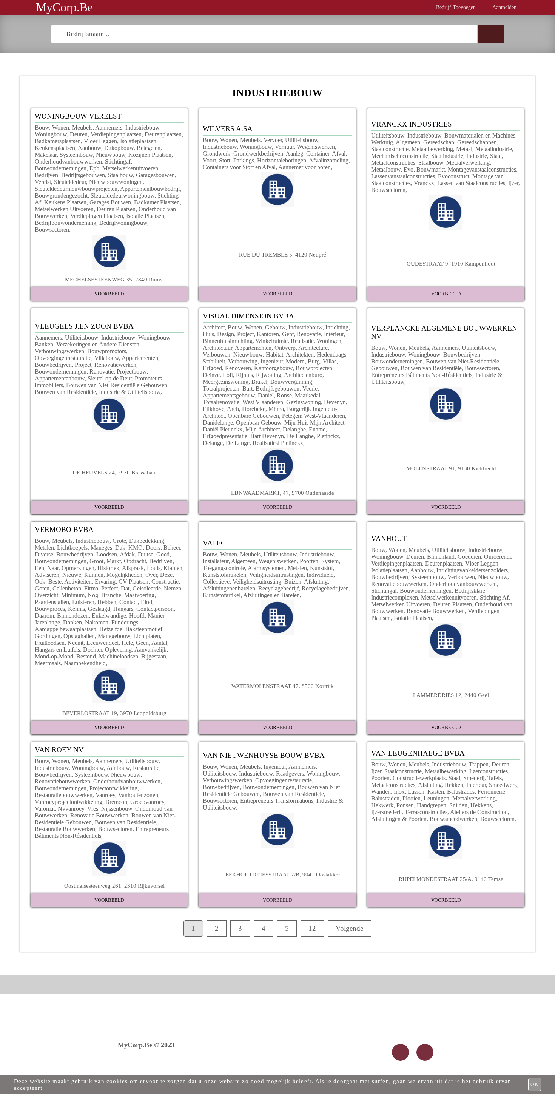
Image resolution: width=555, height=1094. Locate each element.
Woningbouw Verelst (78, 116)
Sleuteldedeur (70, 182)
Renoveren (238, 368)
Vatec (214, 543)
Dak (120, 547)
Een (39, 568)
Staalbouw (120, 175)
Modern (295, 361)
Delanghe (294, 429)
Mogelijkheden (124, 575)
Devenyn (335, 402)
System (330, 561)
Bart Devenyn (267, 436)
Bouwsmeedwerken (453, 819)
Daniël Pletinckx (222, 429)
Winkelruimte (272, 341)
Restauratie (146, 768)
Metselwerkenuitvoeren (130, 168)
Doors (153, 547)
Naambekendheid (85, 663)
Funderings (124, 622)
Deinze (211, 375)
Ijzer (513, 183)
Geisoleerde (147, 588)
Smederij (473, 778)
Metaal (464, 149)
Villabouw (106, 358)
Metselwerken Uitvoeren (64, 209)
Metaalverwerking (468, 162)
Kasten (435, 791)
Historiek (108, 568)
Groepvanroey (147, 802)
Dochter (92, 649)
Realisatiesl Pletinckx (278, 443)
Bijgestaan (153, 656)
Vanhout (389, 538)
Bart (247, 388)
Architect (214, 327)
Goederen (469, 556)
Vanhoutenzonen (138, 795)
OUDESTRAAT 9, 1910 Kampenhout (451, 263)
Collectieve (216, 581)
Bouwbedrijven (53, 365)
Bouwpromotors (106, 351)
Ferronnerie (491, 791)
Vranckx (424, 183)
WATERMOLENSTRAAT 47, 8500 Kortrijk (282, 686)
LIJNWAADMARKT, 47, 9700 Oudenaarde (282, 493)
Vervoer (273, 140)
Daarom (44, 615)
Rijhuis (244, 375)
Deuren (79, 134)
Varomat (45, 808)
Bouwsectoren (52, 229)
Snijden (458, 805)
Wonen (60, 127)
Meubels (82, 127)
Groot (96, 561)
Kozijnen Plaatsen (149, 154)
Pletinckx (328, 436)
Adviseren (47, 575)
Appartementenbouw (60, 378)
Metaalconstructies (393, 162)
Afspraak (133, 568)
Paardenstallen (52, 602)
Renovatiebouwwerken (399, 584)
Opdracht (135, 561)
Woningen (329, 341)
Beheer (171, 547)
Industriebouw (142, 127)
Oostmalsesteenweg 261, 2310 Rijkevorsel (114, 885)
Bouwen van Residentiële (65, 392)
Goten (42, 588)
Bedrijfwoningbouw (123, 222)
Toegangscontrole (224, 568)
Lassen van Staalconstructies (471, 183)
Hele (127, 643)
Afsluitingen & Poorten (399, 819)
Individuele (320, 575)
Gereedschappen (477, 142)
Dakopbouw (119, 148)
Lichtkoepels (72, 547)
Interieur (334, 334)
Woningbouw (51, 134)
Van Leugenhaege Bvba (418, 753)
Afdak (127, 554)
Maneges (101, 547)
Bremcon (116, 802)
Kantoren (268, 334)
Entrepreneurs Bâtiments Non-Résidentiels (421, 375)
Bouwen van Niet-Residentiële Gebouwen (116, 385)
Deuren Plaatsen (116, 209)
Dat (125, 588)
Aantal (159, 643)
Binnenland (441, 556)
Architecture (313, 348)
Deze (166, 575)
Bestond (86, 656)
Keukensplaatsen (55, 148)
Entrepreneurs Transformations (276, 800)
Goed (163, 554)
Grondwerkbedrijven (258, 153)
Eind (146, 602)
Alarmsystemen (266, 568)
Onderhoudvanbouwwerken (68, 161)
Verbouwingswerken (59, 351)
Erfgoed (212, 368)
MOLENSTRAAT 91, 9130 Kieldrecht (451, 468)
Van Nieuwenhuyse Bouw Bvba (264, 755)
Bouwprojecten (314, 368)
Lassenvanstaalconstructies (403, 176)
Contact (128, 602)
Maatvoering (139, 595)
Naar (53, 568)
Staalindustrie (447, 156)
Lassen (416, 791)
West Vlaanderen (262, 402)
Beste (55, 581)
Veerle (310, 388)
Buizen (292, 581)
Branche (111, 595)
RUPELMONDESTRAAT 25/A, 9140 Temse (451, 879)
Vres (92, 808)
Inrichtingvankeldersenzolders (472, 570)
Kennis (76, 609)
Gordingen (47, 636)
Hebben (106, 602)
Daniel (266, 395)
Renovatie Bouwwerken (436, 611)
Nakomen (96, 622)
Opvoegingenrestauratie (63, 358)
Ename (317, 429)
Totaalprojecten (221, 388)
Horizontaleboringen (281, 160)
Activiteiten (78, 581)
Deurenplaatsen (163, 134)
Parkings (243, 160)
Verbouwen (216, 354)
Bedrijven (46, 175)
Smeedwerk (503, 785)
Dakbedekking (146, 541)
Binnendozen (73, 615)
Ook (40, 581)
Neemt (75, 643)
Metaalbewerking (432, 149)
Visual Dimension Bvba (248, 316)
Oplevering (118, 649)
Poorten (309, 561)
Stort (224, 160)
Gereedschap (438, 142)
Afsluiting (316, 581)
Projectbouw (131, 371)
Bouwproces (50, 609)
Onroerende (498, 556)
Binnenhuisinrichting (228, 341)
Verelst (43, 182)
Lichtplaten (146, 636)
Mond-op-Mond (54, 656)
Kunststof (321, 568)
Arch (233, 409)
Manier (156, 615)
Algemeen (408, 142)
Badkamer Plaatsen (157, 202)
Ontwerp (285, 348)
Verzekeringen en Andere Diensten (97, 344)
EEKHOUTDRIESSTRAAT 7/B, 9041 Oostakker (282, 874)
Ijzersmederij (386, 812)
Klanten (172, 568)
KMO (135, 547)
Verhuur (284, 147)
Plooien (411, 798)
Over (151, 575)
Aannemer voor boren (304, 167)
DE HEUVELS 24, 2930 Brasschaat (114, 472)
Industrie (476, 156)
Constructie (165, 581)
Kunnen (93, 575)
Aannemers (108, 127)
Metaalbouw (386, 169)
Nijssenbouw (116, 808)
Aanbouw (89, 148)
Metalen (44, 547)
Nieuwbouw (110, 154)
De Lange (238, 443)
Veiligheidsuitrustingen (276, 575)
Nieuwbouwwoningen (116, 182)
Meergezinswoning (225, 382)
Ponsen (405, 805)
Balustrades (461, 791)
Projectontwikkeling (113, 788)
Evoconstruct (453, 176)
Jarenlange (47, 622)
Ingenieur (272, 361)
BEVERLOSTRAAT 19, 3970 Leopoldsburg (114, 713)
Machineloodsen (118, 656)
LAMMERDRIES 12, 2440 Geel (451, 695)
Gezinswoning (303, 402)
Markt (113, 561)
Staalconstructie (390, 149)
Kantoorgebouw (273, 368)
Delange (213, 443)
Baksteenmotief (143, 629)
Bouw (42, 127)
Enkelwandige (109, 615)
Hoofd (137, 615)
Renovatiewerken (115, 365)
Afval (338, 153)
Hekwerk (382, 805)
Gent (288, 334)
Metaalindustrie (493, 149)
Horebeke (253, 409)
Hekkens (481, 805)
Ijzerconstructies (488, 771)
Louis (153, 568)
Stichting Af (494, 597)
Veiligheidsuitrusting (257, 581)
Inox (399, 791)
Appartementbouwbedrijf (150, 188)
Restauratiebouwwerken (63, 795)
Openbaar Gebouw (258, 422)
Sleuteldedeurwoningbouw (122, 195)
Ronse (284, 395)
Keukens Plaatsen (65, 202)
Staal (496, 156)
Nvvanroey (71, 808)
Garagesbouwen (155, 175)
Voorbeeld (109, 294)
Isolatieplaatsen (138, 141)
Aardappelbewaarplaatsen (65, 629)
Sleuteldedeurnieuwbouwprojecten (76, 188)
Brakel (259, 382)
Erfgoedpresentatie (225, 436)
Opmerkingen (78, 568)
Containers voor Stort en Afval (239, 167)
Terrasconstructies (426, 812)
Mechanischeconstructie (399, 156)
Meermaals (48, 663)
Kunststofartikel (221, 595)
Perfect (109, 588)
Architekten (300, 354)
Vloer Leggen (100, 141)
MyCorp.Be (64, 7)
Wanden (381, 791)
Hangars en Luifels (57, 649)
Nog (93, 595)
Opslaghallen (79, 636)
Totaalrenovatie (221, 402)
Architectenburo (303, 375)
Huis (208, 334)
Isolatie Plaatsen (145, 216)
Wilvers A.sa (228, 129)
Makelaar (46, 154)
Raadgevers (290, 773)
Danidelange (218, 422)
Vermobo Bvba (64, 529)
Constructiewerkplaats (419, 778)
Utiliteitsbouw (301, 140)
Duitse (145, 554)
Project (83, 365)
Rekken (454, 785)
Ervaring (105, 581)
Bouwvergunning (291, 382)
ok (534, 1084)
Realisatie (302, 341)
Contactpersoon (155, 609)
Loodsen (106, 554)
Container (317, 153)
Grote (119, 541)
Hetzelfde (110, 629)
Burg (314, 361)
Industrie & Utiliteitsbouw (129, 392)
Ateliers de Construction (479, 812)
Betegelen (148, 148)
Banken (44, 344)
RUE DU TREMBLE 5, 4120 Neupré (282, 254)
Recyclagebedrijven (325, 588)
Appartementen (140, 358)
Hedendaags (331, 354)
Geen (142, 643)
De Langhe (300, 436)
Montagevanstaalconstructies (482, 169)
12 (312, 928)
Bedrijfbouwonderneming (65, 222)
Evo (408, 169)
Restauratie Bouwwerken (65, 829)
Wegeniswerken (316, 147)
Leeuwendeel (102, 643)
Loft (228, 375)
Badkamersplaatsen (58, 141)
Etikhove (213, 409)
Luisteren (83, 602)
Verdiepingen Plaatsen (96, 216)
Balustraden (385, 798)
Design (225, 334)
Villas (329, 361)
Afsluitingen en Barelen (271, 595)
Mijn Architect (262, 429)
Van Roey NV (59, 750)
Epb (94, 168)
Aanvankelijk (150, 649)
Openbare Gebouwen (253, 416)
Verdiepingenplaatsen (116, 134)
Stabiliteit (214, 361)
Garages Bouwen (110, 202)
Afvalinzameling (328, 160)
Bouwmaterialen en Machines (479, 135)
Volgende (349, 928)
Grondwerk (216, 153)
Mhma (276, 409)
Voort (209, 160)
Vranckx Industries (411, 124)
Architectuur (217, 348)
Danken (72, 622)
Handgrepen (431, 805)
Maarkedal (307, 395)
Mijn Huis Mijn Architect (314, 422)
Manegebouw (114, 636)
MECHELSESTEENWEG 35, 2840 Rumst (114, 279)
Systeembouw (76, 154)
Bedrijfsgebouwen (83, 175)
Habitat (274, 354)
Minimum (73, 595)
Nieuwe (71, 575)
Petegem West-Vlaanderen (313, 416)
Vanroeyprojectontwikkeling (68, 802)
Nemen (172, 588)
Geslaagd (99, 609)
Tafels (494, 778)
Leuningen (436, 798)
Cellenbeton (66, 588)
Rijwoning (268, 375)
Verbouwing (242, 361)
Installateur (215, 561)
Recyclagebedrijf (278, 588)
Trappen (479, 764)
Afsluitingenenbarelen (229, 588)
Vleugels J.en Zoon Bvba (84, 326)
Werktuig (382, 142)
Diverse (44, 554)
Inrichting (336, 327)
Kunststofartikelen (224, 575)
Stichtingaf (118, 161)
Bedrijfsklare (470, 590)
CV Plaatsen (133, 581)
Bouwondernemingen (60, 168)
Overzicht (46, 595)
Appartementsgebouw (229, 395)
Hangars (123, 609)
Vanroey (105, 795)
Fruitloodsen (50, 643)
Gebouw (275, 327)
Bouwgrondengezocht (61, 195)
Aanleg (294, 153)
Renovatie (101, 371)
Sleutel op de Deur (110, 378)
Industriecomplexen (394, 597)
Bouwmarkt (430, 169)
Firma (91, 588)
